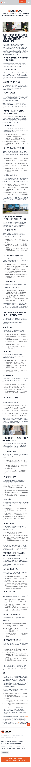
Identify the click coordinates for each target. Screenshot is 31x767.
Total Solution (12, 748)
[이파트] (5, 2)
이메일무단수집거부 (21, 760)
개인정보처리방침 (9, 760)
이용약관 (15, 760)
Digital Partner (4, 748)
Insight (23, 748)
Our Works (18, 748)
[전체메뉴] (29, 2)
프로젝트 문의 (16, 722)
